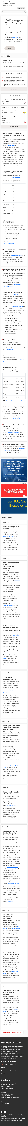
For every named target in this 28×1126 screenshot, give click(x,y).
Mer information (7, 5)
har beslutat (15, 37)
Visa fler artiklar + (14, 89)
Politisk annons (23, 483)
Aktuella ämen (10, 1071)
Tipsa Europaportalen (20, 1071)
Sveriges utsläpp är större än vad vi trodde (13, 99)
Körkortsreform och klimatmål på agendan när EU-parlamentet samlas (15, 85)
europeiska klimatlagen (14, 295)
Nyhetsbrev (4, 1071)
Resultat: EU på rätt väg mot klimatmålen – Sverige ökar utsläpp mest (14, 81)
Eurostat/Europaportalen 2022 (14, 401)
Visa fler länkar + (14, 126)
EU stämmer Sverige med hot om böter (13, 77)
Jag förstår (21, 8)
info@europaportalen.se (10, 1064)
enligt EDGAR (16, 177)
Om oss (3, 1074)
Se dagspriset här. (15, 418)
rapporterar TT (10, 349)
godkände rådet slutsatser (16, 306)
